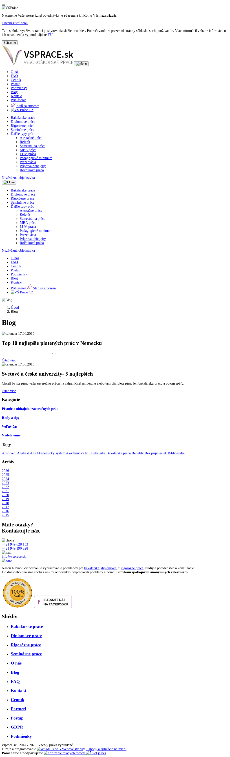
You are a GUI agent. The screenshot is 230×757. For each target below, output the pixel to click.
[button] (22, 134)
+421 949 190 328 (15, 548)
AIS (33, 453)
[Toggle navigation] (81, 63)
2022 (5, 487)
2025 (5, 475)
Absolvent (9, 453)
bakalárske (91, 568)
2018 (5, 503)
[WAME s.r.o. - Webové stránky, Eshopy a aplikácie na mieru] (81, 749)
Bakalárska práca (119, 453)
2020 (5, 495)
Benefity (138, 453)
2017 (5, 507)
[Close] (3, 5)
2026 (5, 471)
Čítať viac (9, 360)
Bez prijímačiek (156, 453)
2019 (5, 499)
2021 (5, 491)
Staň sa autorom (27, 106)
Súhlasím (10, 42)
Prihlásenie (18, 100)
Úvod (15, 307)
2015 (5, 515)
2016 (5, 511)
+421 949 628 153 (15, 544)
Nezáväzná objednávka (18, 178)
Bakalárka (98, 453)
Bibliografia (176, 453)
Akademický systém (51, 453)
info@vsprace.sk (14, 556)
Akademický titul (78, 453)
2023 (5, 483)
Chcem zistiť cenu (15, 23)
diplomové (108, 568)
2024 (5, 479)
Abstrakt (23, 453)
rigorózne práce (132, 568)
